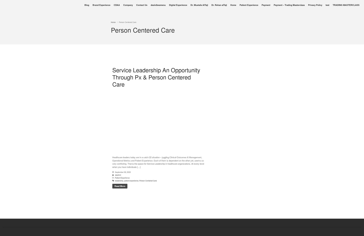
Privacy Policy (315, 5)
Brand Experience (101, 5)
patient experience (131, 180)
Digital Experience (178, 5)
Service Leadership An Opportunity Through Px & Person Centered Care (156, 77)
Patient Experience (249, 5)
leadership (119, 180)
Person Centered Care (148, 180)
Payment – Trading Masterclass (289, 5)
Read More (119, 186)
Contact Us (141, 5)
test (327, 5)
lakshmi (118, 175)
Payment (266, 5)
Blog (86, 5)
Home (233, 5)
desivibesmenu (158, 5)
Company (128, 5)
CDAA (117, 5)
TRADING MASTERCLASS (346, 5)
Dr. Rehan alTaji (219, 5)
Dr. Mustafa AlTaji (199, 5)
